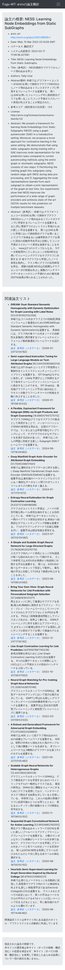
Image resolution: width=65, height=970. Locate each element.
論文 (13, 348)
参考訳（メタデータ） (29, 348)
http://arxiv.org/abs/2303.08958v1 (30, 37)
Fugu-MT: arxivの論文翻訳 (20, 4)
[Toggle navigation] (58, 4)
